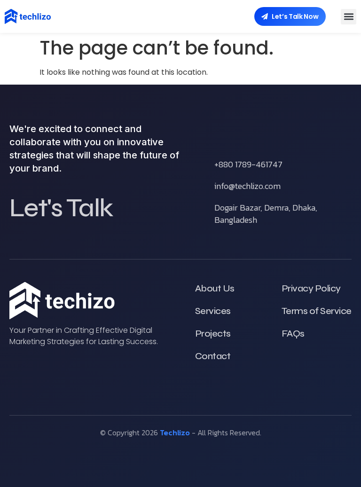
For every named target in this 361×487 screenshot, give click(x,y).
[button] (348, 16)
